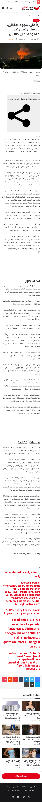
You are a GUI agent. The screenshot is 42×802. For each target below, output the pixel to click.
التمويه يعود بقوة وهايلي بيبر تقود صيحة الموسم (31, 739)
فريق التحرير (33, 39)
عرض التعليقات (21, 776)
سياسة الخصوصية (21, 791)
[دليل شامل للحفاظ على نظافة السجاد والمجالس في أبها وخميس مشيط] (11, 730)
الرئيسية (35, 15)
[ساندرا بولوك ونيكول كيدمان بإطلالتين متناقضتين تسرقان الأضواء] (31, 753)
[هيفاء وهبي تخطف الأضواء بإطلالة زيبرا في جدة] (31, 706)
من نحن (31, 791)
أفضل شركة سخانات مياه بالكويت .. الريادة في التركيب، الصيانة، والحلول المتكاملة (11, 717)
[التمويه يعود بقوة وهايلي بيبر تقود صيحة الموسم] (31, 730)
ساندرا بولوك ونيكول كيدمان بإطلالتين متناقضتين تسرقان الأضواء (32, 764)
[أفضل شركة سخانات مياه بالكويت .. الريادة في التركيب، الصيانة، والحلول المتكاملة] (11, 706)
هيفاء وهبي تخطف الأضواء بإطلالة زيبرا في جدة (21, 2)
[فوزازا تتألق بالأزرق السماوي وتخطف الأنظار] (11, 753)
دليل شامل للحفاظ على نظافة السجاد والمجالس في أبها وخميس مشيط (11, 740)
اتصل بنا (11, 791)
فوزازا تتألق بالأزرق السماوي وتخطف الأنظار (13, 763)
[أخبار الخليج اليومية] (31, 8)
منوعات (29, 15)
